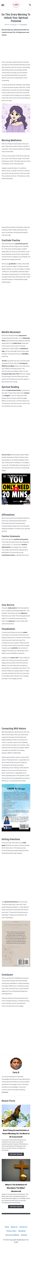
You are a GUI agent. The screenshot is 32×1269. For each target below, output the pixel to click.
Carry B (14, 24)
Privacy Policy (11, 1231)
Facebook (5, 1092)
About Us (14, 1227)
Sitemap (24, 1235)
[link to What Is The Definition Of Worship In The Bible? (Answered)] (16, 1170)
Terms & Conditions (12, 1235)
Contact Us (23, 1227)
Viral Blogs (23, 24)
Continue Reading (16, 1154)
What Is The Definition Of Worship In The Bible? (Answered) (16, 1188)
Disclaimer (22, 1231)
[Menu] (2, 5)
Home (7, 1227)
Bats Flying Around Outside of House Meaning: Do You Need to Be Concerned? (16, 1133)
